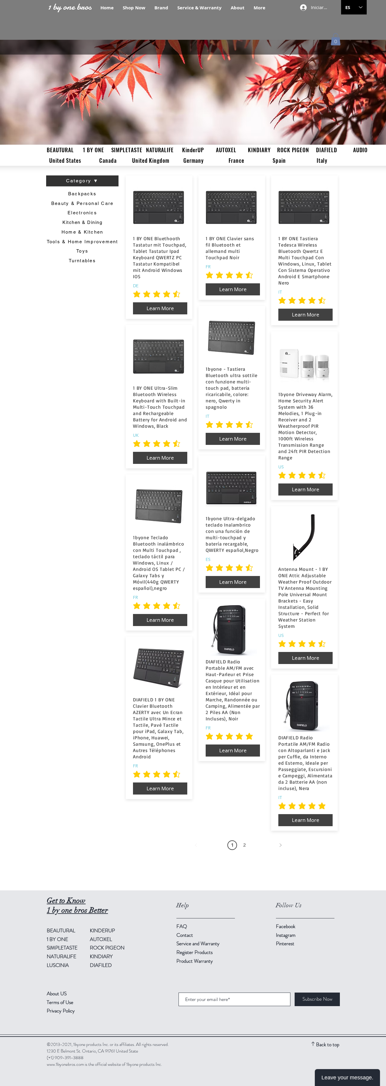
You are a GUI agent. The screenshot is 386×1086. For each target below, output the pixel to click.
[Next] (280, 845)
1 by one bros (69, 7)
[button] (336, 39)
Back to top (327, 1044)
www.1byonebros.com (65, 1064)
